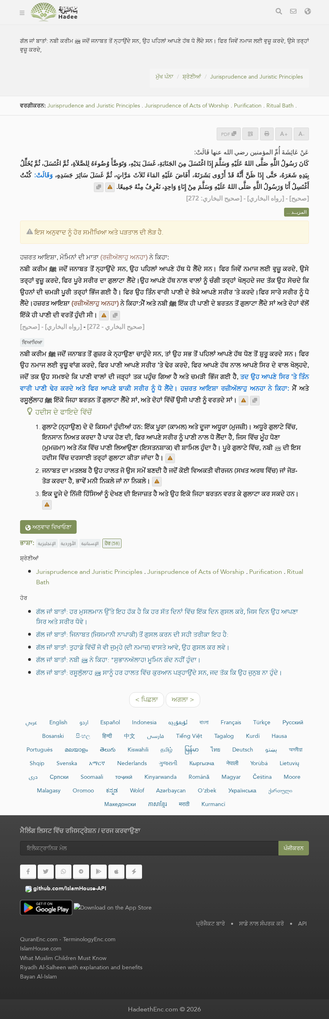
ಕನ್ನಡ (112, 790)
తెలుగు (108, 749)
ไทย (215, 749)
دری (33, 777)
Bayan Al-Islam (38, 976)
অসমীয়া (296, 749)
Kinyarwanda (160, 777)
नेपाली (232, 763)
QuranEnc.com (39, 939)
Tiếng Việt (189, 736)
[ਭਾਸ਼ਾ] (308, 12)
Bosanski (53, 736)
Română (199, 777)
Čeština (262, 777)
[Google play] (99, 872)
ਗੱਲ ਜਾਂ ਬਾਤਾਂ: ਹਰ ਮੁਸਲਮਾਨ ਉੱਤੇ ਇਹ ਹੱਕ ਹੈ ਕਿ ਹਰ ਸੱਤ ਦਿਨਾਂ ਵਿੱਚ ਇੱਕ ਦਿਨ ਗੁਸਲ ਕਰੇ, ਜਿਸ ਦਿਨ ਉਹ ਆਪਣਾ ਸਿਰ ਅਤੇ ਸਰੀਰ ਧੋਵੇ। (167, 617)
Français (231, 722)
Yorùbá (259, 763)
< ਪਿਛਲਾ (146, 699)
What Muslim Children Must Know (63, 958)
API (302, 923)
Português (39, 749)
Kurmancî (213, 804)
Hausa (279, 736)
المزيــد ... (296, 212)
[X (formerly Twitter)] (46, 872)
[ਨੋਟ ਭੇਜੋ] (110, 187)
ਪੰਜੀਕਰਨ (294, 848)
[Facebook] (28, 872)
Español (110, 722)
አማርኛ (97, 763)
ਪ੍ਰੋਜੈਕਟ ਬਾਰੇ (210, 923)
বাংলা (204, 722)
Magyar (231, 777)
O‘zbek (207, 790)
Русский (292, 722)
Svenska (67, 763)
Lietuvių (289, 763)
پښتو (271, 749)
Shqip (37, 763)
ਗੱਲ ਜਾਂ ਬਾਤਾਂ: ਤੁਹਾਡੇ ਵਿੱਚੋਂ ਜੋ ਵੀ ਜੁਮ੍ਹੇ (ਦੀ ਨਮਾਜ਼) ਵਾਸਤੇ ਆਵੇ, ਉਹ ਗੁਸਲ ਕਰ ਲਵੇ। (133, 647)
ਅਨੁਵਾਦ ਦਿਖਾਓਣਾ (51, 527)
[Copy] (99, 187)
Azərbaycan (171, 790)
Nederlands (132, 763)
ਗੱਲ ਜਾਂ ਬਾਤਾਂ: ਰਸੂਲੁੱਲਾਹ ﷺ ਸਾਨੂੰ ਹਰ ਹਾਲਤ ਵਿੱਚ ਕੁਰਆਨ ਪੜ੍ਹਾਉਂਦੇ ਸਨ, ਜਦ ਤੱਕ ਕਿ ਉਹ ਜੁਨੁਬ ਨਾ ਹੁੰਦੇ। (159, 673)
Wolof (137, 790)
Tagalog (224, 736)
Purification (248, 106)
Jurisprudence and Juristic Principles (256, 76)
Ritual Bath (280, 106)
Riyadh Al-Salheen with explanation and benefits (81, 967)
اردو (83, 722)
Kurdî (253, 736)
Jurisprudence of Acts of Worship (187, 106)
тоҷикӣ (123, 777)
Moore (292, 777)
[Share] (250, 134)
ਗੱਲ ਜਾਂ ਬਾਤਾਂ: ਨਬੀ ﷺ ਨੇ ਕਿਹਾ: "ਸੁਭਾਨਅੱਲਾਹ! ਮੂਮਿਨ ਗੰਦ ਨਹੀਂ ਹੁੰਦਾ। (118, 660)
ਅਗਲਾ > (183, 699)
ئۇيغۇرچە (178, 722)
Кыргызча (201, 763)
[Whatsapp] (63, 872)
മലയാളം (76, 749)
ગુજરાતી (168, 763)
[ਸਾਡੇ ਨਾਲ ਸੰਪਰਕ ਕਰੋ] (293, 12)
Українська (242, 790)
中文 (129, 736)
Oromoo (83, 790)
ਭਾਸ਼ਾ (202, 23)
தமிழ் (166, 749)
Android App (116, 23)
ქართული (280, 790)
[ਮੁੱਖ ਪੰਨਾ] (22, 12)
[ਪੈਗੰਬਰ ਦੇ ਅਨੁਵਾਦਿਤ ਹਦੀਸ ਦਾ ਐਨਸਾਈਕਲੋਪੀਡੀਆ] (53, 12)
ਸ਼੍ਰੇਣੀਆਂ (192, 76)
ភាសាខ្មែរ (157, 804)
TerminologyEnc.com (89, 939)
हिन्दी (107, 736)
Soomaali (92, 777)
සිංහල (83, 736)
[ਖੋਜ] (279, 12)
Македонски (120, 804)
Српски (59, 777)
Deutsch (242, 749)
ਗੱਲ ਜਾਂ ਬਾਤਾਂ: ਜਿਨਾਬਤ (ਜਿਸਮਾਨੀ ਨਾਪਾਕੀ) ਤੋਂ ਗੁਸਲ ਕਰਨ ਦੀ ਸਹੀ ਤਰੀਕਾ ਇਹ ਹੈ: (132, 634)
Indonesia (144, 722)
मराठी (184, 804)
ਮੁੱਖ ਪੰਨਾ (164, 76)
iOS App (169, 23)
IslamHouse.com (40, 948)
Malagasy (49, 790)
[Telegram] (81, 872)
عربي (31, 722)
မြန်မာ (192, 749)
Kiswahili (138, 749)
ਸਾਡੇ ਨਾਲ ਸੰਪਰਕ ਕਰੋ (261, 923)
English (58, 722)
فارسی (155, 736)
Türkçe (261, 722)
